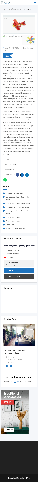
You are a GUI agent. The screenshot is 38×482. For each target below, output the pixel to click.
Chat (11, 271)
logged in (16, 382)
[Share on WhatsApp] (5, 180)
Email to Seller (14, 277)
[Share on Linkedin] (27, 175)
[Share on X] (22, 175)
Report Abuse (9, 169)
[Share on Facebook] (17, 175)
